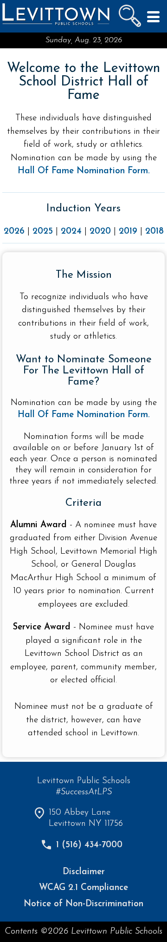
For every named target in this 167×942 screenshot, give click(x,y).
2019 (128, 231)
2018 (154, 231)
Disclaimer (84, 872)
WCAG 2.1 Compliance (83, 887)
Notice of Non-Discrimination (83, 904)
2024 (71, 231)
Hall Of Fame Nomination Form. (84, 415)
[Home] (55, 24)
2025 (42, 231)
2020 (100, 231)
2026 (14, 231)
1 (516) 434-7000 (89, 845)
